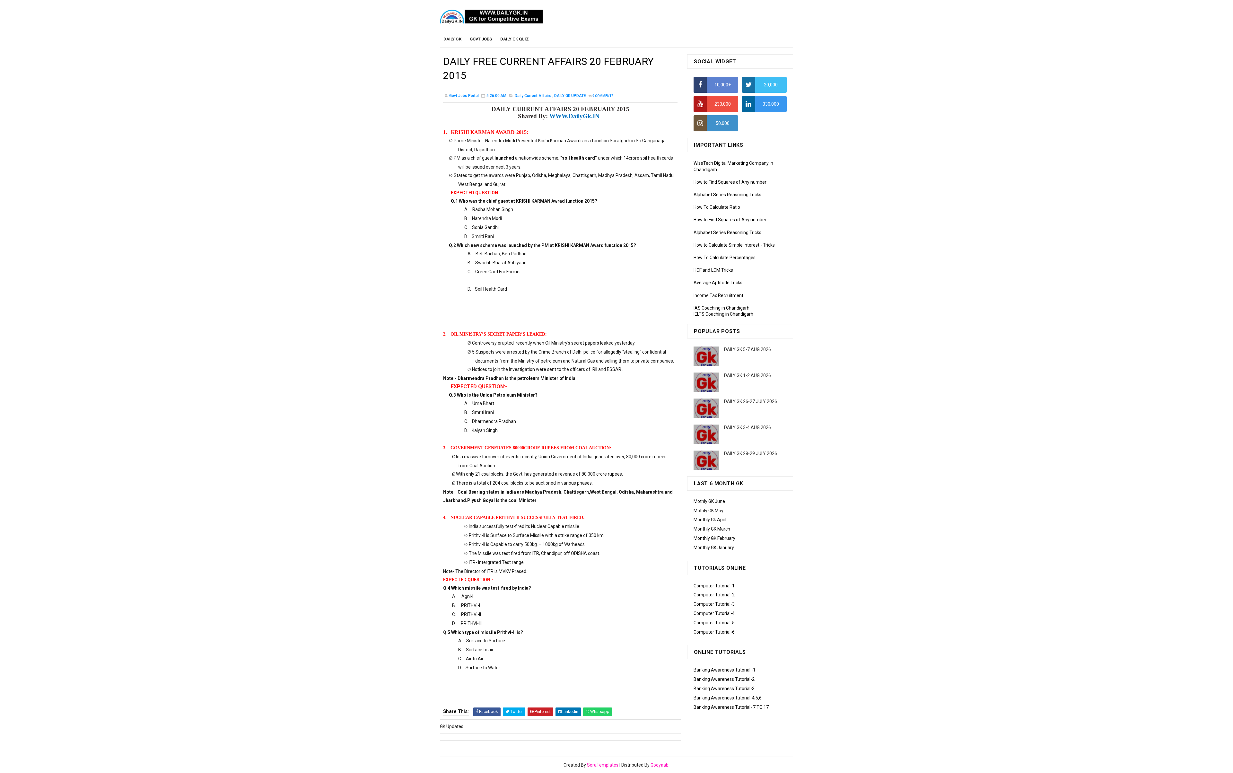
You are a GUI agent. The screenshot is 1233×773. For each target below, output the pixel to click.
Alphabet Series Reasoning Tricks (727, 194)
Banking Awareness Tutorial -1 (725, 669)
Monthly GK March (712, 528)
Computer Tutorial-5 (714, 622)
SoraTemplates (602, 765)
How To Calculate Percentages (725, 257)
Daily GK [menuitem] (452, 39)
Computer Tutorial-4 (714, 613)
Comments (603, 96)
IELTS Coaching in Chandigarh (723, 314)
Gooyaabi (660, 765)
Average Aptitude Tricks (718, 282)
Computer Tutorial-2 (714, 594)
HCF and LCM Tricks (713, 270)
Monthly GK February (714, 538)
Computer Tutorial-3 (714, 604)
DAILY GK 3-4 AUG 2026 (747, 427)
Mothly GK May (708, 510)
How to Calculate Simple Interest (726, 245)
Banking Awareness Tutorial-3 (724, 688)
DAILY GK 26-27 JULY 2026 (750, 401)
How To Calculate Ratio (717, 207)
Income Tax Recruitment (718, 295)
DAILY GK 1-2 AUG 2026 (747, 375)
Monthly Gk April (710, 519)
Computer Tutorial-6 (714, 632)
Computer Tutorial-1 (714, 585)
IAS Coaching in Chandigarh (721, 308)
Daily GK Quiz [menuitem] (514, 39)
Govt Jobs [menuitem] (481, 39)
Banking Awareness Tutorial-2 (724, 679)
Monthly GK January (714, 547)
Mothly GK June (709, 501)
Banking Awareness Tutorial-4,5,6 (728, 697)
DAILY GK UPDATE (570, 95)
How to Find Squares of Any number (730, 182)
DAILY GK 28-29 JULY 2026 (750, 453)
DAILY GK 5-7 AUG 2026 (747, 349)
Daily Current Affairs (533, 95)
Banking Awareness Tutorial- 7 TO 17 (731, 707)
